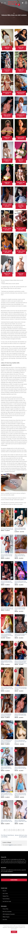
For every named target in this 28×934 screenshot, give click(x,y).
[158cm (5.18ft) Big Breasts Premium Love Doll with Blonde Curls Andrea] (7, 730)
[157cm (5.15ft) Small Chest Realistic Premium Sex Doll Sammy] (7, 544)
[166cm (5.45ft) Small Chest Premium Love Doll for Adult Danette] (21, 703)
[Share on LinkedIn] (19, 830)
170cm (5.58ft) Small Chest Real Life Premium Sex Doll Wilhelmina (20, 794)
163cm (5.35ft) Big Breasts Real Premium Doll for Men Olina (20, 529)
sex (14, 13)
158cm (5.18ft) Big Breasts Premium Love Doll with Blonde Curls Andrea (6, 741)
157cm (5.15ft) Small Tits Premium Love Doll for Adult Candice (6, 582)
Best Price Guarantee (7, 911)
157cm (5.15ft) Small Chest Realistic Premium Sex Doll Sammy (6, 555)
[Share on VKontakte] (16, 830)
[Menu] (2, 3)
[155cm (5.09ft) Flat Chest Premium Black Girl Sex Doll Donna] (21, 756)
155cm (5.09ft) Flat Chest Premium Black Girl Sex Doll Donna (20, 768)
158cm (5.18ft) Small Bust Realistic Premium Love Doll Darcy (7, 662)
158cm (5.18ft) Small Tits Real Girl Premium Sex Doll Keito (6, 821)
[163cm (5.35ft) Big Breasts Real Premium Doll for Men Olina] (21, 517)
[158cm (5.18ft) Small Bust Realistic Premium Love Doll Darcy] (7, 650)
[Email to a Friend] (12, 830)
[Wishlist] (22, 3)
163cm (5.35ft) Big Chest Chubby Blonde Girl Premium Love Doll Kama (7, 635)
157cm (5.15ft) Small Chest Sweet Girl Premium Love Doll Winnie (21, 582)
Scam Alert (5, 919)
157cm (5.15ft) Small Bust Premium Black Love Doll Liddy (20, 609)
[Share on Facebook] (7, 830)
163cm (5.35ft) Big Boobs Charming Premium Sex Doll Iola (20, 741)
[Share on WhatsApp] (5, 830)
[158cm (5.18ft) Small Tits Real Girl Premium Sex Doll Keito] (7, 809)
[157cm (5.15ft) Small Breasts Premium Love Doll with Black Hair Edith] (21, 676)
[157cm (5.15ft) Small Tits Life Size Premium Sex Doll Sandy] (7, 517)
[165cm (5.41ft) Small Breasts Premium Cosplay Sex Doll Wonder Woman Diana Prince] (21, 650)
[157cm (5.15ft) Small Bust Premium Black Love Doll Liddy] (21, 597)
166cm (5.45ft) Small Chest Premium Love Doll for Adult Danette (20, 715)
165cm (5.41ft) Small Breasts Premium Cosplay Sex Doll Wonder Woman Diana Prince (21, 662)
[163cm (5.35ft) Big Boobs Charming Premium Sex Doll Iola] (21, 730)
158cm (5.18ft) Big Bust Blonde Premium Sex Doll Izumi (6, 768)
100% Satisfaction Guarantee (9, 914)
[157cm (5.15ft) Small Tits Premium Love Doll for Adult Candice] (7, 570)
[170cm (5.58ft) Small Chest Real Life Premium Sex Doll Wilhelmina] (21, 783)
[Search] (5, 3)
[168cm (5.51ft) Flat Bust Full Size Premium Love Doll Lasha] (21, 623)
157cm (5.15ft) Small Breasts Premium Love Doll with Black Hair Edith (21, 688)
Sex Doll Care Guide (7, 901)
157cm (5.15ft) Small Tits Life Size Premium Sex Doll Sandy (7, 529)
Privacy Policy (5, 908)
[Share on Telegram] (23, 830)
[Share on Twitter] (9, 830)
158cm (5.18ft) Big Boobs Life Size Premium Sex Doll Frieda (7, 608)
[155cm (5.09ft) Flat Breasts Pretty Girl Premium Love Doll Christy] (7, 676)
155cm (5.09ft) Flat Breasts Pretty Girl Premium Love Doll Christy (7, 688)
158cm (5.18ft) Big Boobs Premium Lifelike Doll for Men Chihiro (21, 821)
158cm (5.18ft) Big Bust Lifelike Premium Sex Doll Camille (20, 555)
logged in (11, 845)
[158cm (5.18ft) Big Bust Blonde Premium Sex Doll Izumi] (7, 756)
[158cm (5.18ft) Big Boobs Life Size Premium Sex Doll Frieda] (7, 597)
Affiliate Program (6, 916)
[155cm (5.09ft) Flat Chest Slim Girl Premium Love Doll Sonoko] (7, 783)
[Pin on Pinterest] (14, 830)
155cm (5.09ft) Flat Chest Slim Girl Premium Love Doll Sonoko (7, 794)
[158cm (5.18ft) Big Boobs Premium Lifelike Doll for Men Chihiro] (21, 809)
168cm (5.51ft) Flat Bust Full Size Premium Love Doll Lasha (20, 635)
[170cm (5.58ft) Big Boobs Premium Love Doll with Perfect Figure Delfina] (7, 703)
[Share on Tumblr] (21, 830)
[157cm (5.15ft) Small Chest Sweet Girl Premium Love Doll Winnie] (21, 570)
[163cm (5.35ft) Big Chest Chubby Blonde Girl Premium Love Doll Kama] (7, 623)
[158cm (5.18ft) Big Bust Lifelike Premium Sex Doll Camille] (21, 544)
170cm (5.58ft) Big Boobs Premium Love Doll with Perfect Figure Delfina (6, 715)
